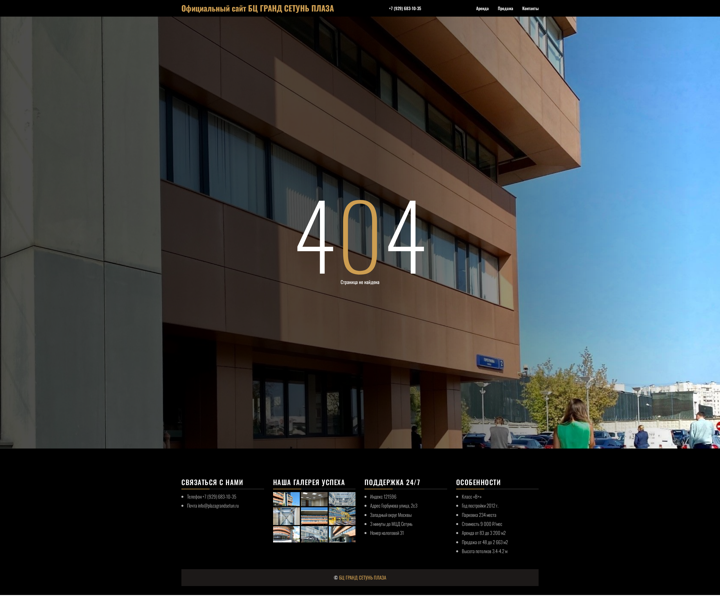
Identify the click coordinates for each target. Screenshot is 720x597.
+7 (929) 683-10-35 (405, 8)
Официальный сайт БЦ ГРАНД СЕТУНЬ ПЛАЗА (257, 8)
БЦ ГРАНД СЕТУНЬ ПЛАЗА (362, 577)
